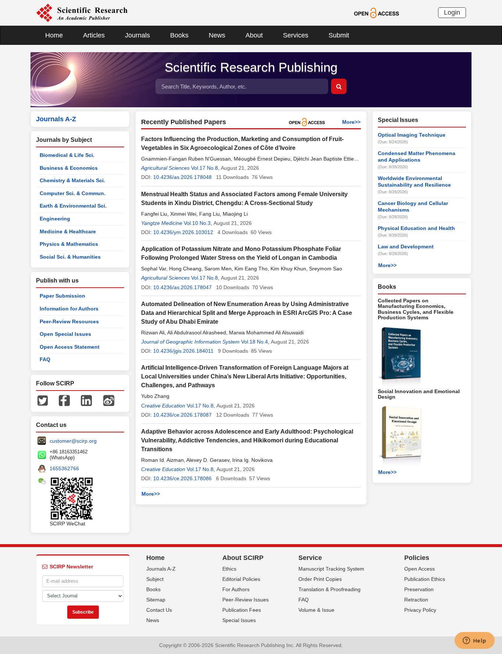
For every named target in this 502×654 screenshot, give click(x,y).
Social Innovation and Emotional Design (419, 394)
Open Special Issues (65, 334)
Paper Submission (62, 296)
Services (295, 35)
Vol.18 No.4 (254, 342)
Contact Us (159, 610)
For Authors (236, 589)
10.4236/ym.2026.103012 (183, 232)
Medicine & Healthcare (68, 231)
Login (452, 12)
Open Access (419, 569)
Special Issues (239, 620)
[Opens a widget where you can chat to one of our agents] (474, 641)
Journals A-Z (161, 569)
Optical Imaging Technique (411, 135)
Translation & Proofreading (329, 589)
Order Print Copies (320, 579)
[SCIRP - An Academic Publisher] (82, 12)
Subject (155, 579)
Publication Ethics (424, 579)
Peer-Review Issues (245, 600)
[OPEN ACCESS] (376, 12)
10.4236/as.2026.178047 (182, 287)
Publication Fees (241, 610)
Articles (94, 35)
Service (310, 557)
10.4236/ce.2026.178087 (182, 415)
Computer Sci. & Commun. (72, 193)
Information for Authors (69, 309)
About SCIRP (242, 557)
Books (179, 35)
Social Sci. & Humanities (70, 257)
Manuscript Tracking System (331, 569)
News (217, 35)
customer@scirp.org (73, 441)
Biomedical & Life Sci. (67, 155)
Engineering (55, 219)
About (254, 35)
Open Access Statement (70, 347)
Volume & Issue (316, 610)
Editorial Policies (241, 579)
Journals (137, 35)
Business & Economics (69, 168)
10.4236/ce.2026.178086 (182, 478)
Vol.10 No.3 (197, 223)
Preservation (419, 589)
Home (54, 35)
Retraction (416, 600)
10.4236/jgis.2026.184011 (183, 351)
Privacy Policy (420, 610)
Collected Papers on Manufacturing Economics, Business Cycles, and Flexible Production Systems (415, 309)
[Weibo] (108, 400)
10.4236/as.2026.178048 (182, 177)
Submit (339, 35)
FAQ (45, 359)
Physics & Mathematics (69, 244)
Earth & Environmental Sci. (73, 206)
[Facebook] (64, 400)
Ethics (229, 569)
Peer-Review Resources (69, 321)
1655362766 (64, 468)
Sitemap (155, 600)
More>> (351, 122)
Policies (416, 557)
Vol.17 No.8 (204, 168)
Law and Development (406, 246)
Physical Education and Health (416, 228)
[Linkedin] (86, 400)
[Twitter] (42, 400)
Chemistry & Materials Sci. (72, 180)
